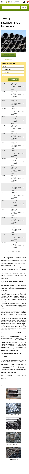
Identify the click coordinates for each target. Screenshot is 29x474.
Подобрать (13, 79)
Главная (3, 12)
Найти (24, 7)
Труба (8, 14)
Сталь (8, 12)
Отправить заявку (8, 54)
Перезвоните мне (8, 59)
